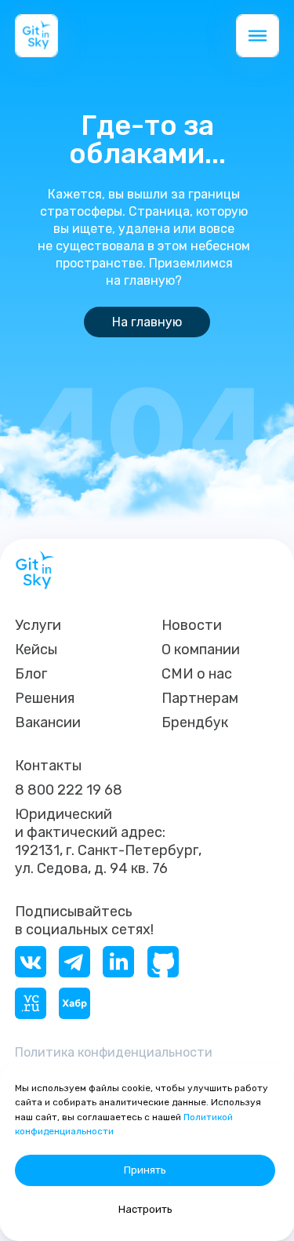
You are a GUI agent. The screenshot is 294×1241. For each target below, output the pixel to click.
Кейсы (36, 649)
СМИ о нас (197, 673)
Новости (192, 625)
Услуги (38, 625)
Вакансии (48, 722)
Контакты (48, 765)
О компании (201, 649)
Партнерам (200, 698)
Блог (31, 673)
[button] (257, 35)
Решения (44, 698)
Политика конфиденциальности (113, 1052)
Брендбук (195, 722)
